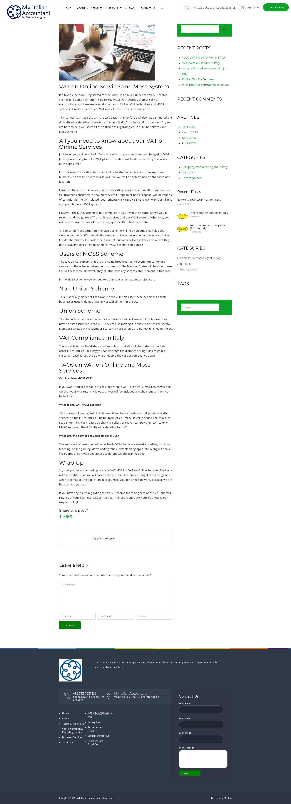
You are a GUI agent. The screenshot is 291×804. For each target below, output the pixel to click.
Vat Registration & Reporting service (72, 730)
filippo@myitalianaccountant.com (88, 698)
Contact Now (276, 7)
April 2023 (189, 127)
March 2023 (190, 132)
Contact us (148, 8)
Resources (115, 8)
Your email (185, 718)
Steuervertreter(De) (99, 735)
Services (96, 8)
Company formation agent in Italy (205, 167)
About (81, 8)
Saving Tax (94, 722)
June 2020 (189, 137)
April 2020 (189, 143)
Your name (185, 703)
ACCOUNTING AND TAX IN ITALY (204, 57)
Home (67, 8)
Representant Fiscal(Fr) (95, 729)
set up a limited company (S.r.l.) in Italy (207, 227)
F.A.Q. (132, 8)
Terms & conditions (73, 723)
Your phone (185, 732)
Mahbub (228, 798)
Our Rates (68, 742)
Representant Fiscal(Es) (95, 742)
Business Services (72, 737)
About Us (67, 718)
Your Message (186, 747)
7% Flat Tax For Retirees (198, 79)
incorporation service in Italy (201, 63)
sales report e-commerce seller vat (205, 85)
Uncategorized (192, 178)
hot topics (188, 172)
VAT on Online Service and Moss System (114, 86)
